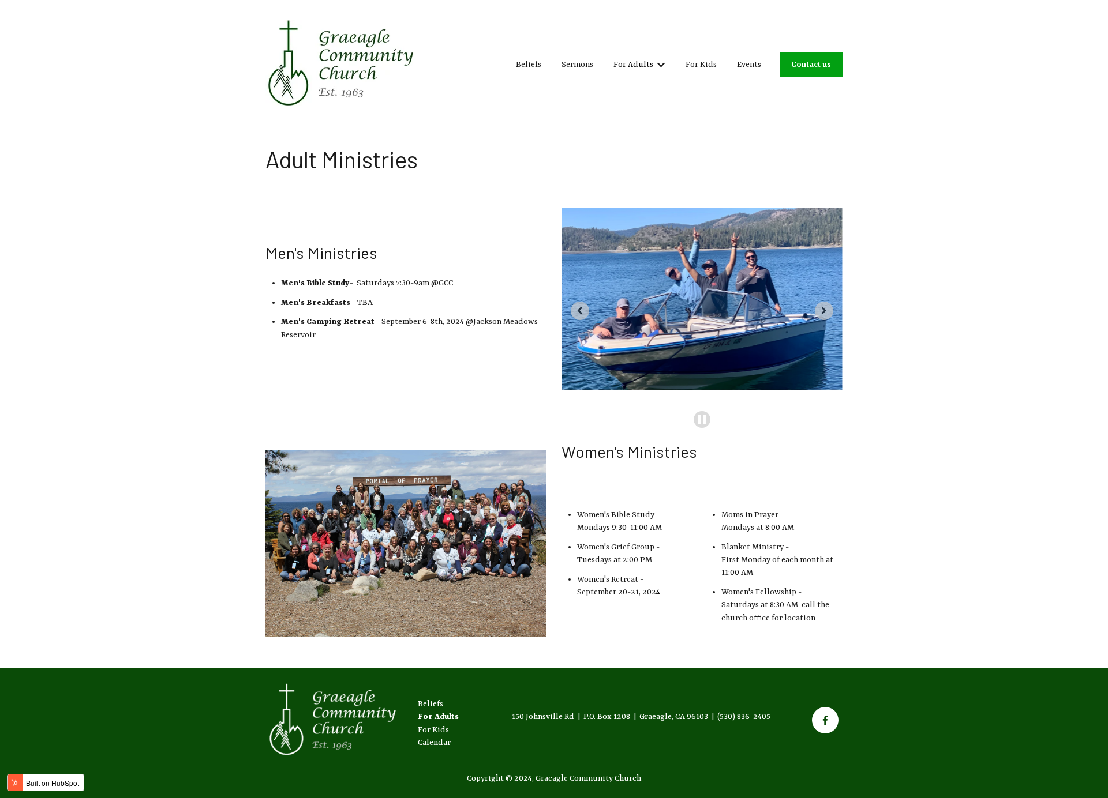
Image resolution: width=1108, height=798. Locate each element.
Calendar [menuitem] (434, 742)
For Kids (701, 64)
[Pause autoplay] (702, 419)
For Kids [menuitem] (433, 730)
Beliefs (528, 64)
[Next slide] (824, 311)
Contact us (811, 64)
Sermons (577, 64)
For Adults (633, 64)
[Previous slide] (580, 311)
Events (749, 64)
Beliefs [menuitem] (430, 704)
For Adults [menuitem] (438, 716)
